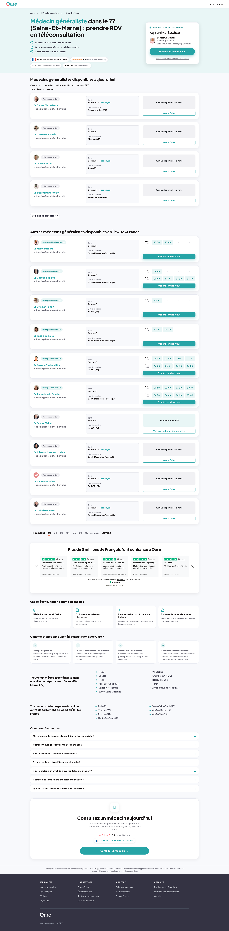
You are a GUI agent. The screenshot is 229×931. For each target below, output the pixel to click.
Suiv (106, 532)
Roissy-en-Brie (160, 679)
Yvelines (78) (104, 710)
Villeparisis (157, 671)
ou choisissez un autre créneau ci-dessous (172, 59)
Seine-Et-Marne (72, 13)
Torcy (155, 683)
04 (68, 532)
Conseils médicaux (86, 900)
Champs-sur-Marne (162, 675)
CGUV (60, 923)
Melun (102, 679)
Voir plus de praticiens (44, 215)
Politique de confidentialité (165, 887)
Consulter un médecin (112, 850)
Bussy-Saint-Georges (110, 691)
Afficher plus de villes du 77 (166, 687)
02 (55, 532)
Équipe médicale (85, 891)
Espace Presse (122, 896)
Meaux (102, 671)
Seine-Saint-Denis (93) (163, 706)
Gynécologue (46, 891)
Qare (32, 13)
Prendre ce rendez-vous (172, 51)
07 (86, 532)
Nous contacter (123, 891)
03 (61, 532)
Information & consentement (167, 891)
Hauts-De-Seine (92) (108, 718)
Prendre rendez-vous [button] (168, 256)
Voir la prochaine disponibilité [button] (169, 431)
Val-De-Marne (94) (161, 710)
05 (74, 532)
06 (80, 532)
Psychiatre (44, 900)
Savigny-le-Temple (108, 687)
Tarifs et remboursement (89, 896)
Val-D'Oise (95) (159, 714)
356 (96, 532)
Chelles (102, 675)
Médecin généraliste (50, 13)
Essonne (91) (104, 714)
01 (49, 532)
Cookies (158, 896)
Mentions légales (47, 923)
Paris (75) (102, 706)
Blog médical (83, 887)
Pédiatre (43, 896)
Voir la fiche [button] (169, 113)
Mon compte (216, 4)
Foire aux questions (124, 887)
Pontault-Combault (108, 683)
